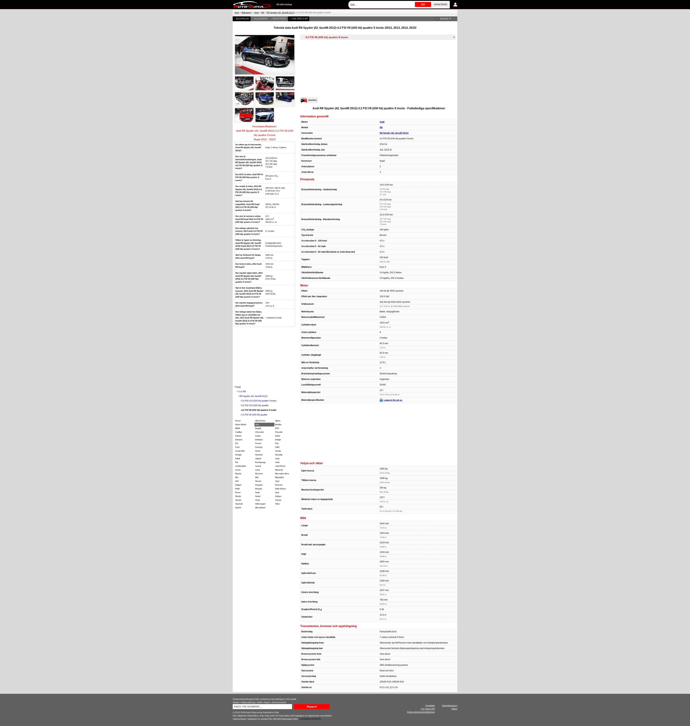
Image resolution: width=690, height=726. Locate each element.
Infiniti (237, 458)
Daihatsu (259, 440)
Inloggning (261, 18)
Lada (277, 462)
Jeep (277, 458)
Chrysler (279, 432)
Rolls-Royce (280, 489)
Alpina (277, 421)
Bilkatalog (247, 12)
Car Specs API (299, 18)
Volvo (277, 504)
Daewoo (238, 440)
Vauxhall (238, 504)
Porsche (278, 485)
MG (236, 477)
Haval (257, 451)
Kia (236, 462)
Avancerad (440, 4)
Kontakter (430, 705)
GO (423, 4)
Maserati (279, 470)
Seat (277, 492)
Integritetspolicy (449, 705)
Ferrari (258, 443)
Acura (237, 421)
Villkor (454, 709)
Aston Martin (240, 424)
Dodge (278, 440)
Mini (257, 477)
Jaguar (258, 458)
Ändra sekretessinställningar (421, 712)
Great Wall (239, 451)
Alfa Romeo (260, 421)
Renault (258, 489)
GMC (277, 447)
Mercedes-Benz (282, 473)
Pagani (238, 485)
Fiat (276, 443)
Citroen (238, 436)
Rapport (312, 706)
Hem (236, 12)
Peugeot (258, 485)
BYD (277, 428)
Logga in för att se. (393, 400)
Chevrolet (259, 432)
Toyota (278, 500)
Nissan (258, 481)
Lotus (257, 470)
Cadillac (238, 432)
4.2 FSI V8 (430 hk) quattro (254, 415)
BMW (237, 428)
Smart (257, 496)
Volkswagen (260, 504)
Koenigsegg (260, 462)
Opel (277, 481)
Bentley (278, 424)
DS (236, 443)
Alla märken (260, 507)
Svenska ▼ (445, 18)
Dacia (277, 436)
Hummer (259, 455)
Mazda (238, 473)
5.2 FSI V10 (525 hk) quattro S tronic (259, 400)
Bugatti (258, 428)
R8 (262, 12)
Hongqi (238, 455)
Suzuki (238, 500)
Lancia (258, 466)
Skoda (238, 496)
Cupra (258, 436)
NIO (237, 481)
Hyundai (278, 455)
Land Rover (280, 466)
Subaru (278, 496)
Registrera (280, 18)
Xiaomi (238, 507)
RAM (237, 489)
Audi (256, 12)
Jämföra (312, 100)
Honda (278, 451)
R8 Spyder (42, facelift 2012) (281, 12)
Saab (257, 492)
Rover (238, 492)
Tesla (257, 500)
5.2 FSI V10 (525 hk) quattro (255, 405)
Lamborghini (240, 466)
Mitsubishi (279, 477)
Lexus (238, 470)
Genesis (259, 447)
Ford (237, 447)
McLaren (259, 473)
